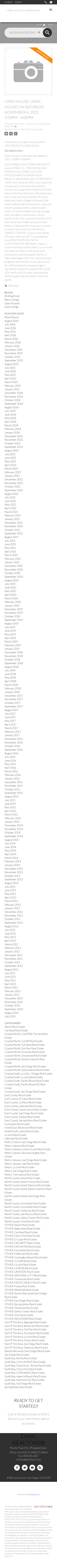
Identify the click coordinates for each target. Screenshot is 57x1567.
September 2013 (14, 879)
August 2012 (11, 926)
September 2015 (14, 792)
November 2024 (14, 396)
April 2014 (10, 854)
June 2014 (10, 847)
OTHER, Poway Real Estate (20, 1286)
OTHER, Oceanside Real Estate (22, 1279)
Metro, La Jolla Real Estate (19, 1167)
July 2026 (10, 324)
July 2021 (10, 540)
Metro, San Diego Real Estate (21, 1170)
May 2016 (10, 764)
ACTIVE (39, 25)
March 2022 (11, 511)
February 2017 (13, 731)
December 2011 (14, 955)
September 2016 (14, 749)
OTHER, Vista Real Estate (19, 1315)
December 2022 (14, 479)
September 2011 (14, 965)
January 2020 (12, 605)
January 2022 (12, 519)
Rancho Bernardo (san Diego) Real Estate (27, 1351)
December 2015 (14, 782)
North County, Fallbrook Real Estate (25, 1210)
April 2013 (10, 897)
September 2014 (14, 836)
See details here (14, 150)
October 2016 (12, 746)
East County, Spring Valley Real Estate (26, 1120)
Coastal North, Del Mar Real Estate (24, 1048)
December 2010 (14, 998)
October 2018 (12, 659)
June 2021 (10, 544)
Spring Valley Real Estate (18, 1387)
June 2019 (10, 630)
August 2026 (11, 320)
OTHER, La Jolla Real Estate (20, 1264)
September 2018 (14, 663)
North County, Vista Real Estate (22, 1221)
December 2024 (14, 392)
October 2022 (12, 486)
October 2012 (12, 919)
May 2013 (10, 893)
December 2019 (14, 609)
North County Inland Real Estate (22, 1178)
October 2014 (12, 832)
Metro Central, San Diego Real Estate (25, 1142)
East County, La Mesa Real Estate (23, 1102)
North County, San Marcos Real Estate (26, 1214)
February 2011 (13, 991)
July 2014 (10, 843)
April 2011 (10, 984)
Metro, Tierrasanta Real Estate (22, 1174)
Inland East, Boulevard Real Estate (24, 1127)
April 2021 (10, 551)
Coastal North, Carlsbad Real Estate (25, 1044)
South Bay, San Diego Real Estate (23, 1383)
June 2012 (10, 933)
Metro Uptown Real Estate (19, 1145)
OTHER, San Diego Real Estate (22, 1300)
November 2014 (14, 829)
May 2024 (10, 418)
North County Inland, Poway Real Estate (27, 1181)
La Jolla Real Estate (15, 1134)
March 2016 (11, 771)
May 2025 (10, 374)
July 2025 (10, 367)
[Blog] (40, 1468)
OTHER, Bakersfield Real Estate (22, 1228)
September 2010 (14, 1009)
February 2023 (13, 472)
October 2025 (12, 356)
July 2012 (10, 929)
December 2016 (14, 738)
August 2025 (11, 364)
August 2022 (11, 493)
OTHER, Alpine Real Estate (20, 1224)
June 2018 (10, 674)
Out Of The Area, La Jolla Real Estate (25, 1336)
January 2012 (12, 951)
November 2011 (14, 958)
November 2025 (14, 353)
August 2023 (11, 450)
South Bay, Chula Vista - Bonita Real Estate (28, 1365)
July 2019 (10, 627)
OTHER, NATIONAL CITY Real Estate (26, 1275)
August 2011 (11, 969)
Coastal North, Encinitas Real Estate (25, 1051)
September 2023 (14, 446)
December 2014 (14, 825)
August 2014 (11, 839)
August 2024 (11, 407)
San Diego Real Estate (17, 1354)
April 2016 (10, 767)
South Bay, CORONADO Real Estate (25, 1372)
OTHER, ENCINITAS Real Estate (23, 1246)
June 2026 (10, 328)
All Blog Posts (12, 296)
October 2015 (12, 789)
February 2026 (13, 342)
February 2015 (13, 818)
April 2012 (10, 940)
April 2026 (10, 335)
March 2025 (11, 382)
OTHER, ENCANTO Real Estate (22, 1242)
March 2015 (11, 814)
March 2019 (11, 641)
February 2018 (13, 688)
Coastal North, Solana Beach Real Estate (27, 1069)
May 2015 (10, 807)
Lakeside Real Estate (16, 1138)
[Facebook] (17, 1468)
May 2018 (10, 677)
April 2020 (10, 594)
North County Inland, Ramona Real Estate (27, 1185)
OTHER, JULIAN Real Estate (21, 1261)
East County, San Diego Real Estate (24, 1113)
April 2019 (10, 638)
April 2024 (10, 421)
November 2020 (14, 569)
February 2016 (13, 774)
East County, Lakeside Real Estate (23, 1106)
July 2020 (10, 583)
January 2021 (12, 562)
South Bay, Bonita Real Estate (21, 1358)
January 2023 (12, 475)
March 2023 (11, 468)
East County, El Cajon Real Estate (23, 1098)
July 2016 (10, 756)
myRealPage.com (33, 1494)
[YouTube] (32, 1468)
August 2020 (11, 580)
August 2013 (11, 883)
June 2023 (10, 457)
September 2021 (14, 533)
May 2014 (10, 850)
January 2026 (12, 346)
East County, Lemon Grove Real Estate (26, 1109)
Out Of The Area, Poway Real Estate (25, 1340)
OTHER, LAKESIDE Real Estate (22, 1271)
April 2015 (10, 811)
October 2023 (12, 443)
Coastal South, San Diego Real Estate (25, 1091)
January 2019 (12, 648)
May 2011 (10, 980)
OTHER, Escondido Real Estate (22, 1250)
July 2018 (10, 670)
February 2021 (13, 558)
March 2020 (11, 598)
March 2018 (11, 684)
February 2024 (13, 428)
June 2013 (10, 890)
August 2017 (11, 710)
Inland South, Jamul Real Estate (22, 1131)
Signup (8, 2)
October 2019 (12, 616)
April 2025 (10, 378)
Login (18, 2)
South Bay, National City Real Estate (25, 1379)
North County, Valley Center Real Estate (27, 1217)
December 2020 (14, 565)
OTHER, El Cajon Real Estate (21, 1239)
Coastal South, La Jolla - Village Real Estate (28, 1073)
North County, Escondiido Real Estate (25, 1206)
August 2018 (11, 666)
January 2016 (12, 778)
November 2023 (14, 439)
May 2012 (10, 937)
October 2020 (12, 573)
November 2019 (14, 612)
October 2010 (12, 1005)
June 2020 (10, 587)
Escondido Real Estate (17, 1124)
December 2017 (14, 695)
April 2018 (10, 681)
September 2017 (14, 706)
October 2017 (12, 702)
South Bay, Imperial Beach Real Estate (25, 1376)
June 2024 (10, 414)
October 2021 (12, 529)
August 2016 (11, 753)
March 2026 (11, 338)
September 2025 (14, 360)
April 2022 (10, 508)
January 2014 (12, 865)
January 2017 (12, 735)
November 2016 (14, 742)
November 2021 (14, 526)
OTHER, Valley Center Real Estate (24, 1311)
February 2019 (13, 645)
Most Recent (12, 317)
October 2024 (12, 400)
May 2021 (10, 547)
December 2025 (14, 349)
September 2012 (14, 922)
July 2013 (10, 886)
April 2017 (10, 724)
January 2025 (12, 389)
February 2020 (13, 601)
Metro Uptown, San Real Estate (22, 1163)
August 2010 (11, 1012)
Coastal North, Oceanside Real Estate (26, 1055)
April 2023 (10, 465)
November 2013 (14, 872)
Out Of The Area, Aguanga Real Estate (26, 1322)
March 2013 (11, 901)
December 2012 (14, 911)
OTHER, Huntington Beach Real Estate (26, 1257)
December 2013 (14, 868)
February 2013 (13, 904)
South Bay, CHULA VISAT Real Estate (25, 1361)
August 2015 (11, 796)
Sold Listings (12, 306)
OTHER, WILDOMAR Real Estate (23, 1318)
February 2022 (13, 515)
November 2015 (14, 785)
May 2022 (10, 504)
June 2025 (10, 371)
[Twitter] (25, 1468)
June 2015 (10, 803)
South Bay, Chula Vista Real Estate (23, 1369)
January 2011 (12, 994)
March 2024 (11, 425)
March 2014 (11, 857)
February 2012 (13, 947)
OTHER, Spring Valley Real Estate (23, 1304)
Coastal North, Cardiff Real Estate (24, 1041)
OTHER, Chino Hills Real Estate (22, 1235)
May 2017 (10, 720)
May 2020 (10, 591)
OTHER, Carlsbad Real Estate (21, 1232)
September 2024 (14, 403)
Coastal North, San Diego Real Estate (25, 1066)
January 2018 (12, 692)
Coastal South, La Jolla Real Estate (24, 1077)
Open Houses (12, 303)
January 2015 (12, 821)
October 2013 (12, 875)
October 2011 (12, 962)
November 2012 (14, 915)
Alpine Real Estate (15, 1026)
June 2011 (10, 976)
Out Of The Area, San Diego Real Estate (27, 1343)
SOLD (50, 25)
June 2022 (10, 501)
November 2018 (14, 656)
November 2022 (14, 483)
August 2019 (11, 623)
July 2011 (10, 973)
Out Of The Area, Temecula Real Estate (26, 1347)
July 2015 (10, 800)
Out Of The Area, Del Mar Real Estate (25, 1329)
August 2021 (11, 537)
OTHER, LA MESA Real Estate (21, 1268)
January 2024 (12, 432)
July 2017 (10, 713)
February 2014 (13, 861)
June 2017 (10, 717)
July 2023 (10, 454)
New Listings (12, 299)
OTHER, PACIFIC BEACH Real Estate (25, 1282)
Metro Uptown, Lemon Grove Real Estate (27, 1149)
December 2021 (14, 522)
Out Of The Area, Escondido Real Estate (27, 1333)
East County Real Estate (18, 1095)
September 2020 (14, 576)
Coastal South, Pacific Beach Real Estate (27, 1080)
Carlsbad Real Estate (16, 1030)
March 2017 (11, 728)
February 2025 (13, 385)
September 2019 (14, 619)
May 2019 (10, 634)
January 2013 (12, 908)
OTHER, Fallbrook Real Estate (21, 1253)
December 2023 (14, 436)
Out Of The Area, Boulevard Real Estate (27, 1325)
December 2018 (14, 652)
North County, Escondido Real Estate (25, 1203)
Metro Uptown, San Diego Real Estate (26, 1160)
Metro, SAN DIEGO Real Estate (28, 129)
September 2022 (14, 490)
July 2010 (10, 1016)
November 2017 (14, 699)
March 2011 (11, 987)
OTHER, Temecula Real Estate (21, 1307)
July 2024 (10, 410)
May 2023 (10, 461)
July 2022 (10, 497)
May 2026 (10, 331)
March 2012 (11, 944)
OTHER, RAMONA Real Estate (22, 1289)
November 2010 (14, 1002)
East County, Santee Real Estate (22, 1116)
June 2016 (10, 760)
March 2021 (11, 555)
